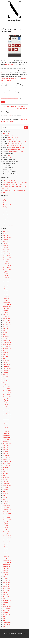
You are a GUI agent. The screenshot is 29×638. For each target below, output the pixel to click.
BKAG (4, 201)
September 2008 (7, 566)
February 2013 (6, 479)
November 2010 (7, 515)
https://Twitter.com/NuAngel (14, 145)
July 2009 (5, 546)
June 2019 (5, 330)
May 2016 (5, 405)
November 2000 (7, 624)
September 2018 (7, 348)
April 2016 (5, 407)
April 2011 (5, 511)
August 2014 (6, 445)
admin (11, 27)
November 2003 (7, 606)
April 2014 (5, 453)
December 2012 (7, 483)
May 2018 (5, 356)
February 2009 (6, 556)
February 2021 (6, 298)
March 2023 (6, 263)
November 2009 (7, 538)
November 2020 (7, 304)
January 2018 (6, 364)
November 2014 (7, 439)
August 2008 (6, 568)
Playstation (5, 217)
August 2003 (6, 610)
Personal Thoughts (7, 215)
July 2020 (5, 310)
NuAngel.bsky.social (12, 139)
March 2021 (6, 296)
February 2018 (6, 362)
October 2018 (6, 346)
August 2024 (6, 249)
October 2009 (6, 540)
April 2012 (5, 499)
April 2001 (5, 620)
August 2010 (6, 521)
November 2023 (7, 253)
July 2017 (5, 376)
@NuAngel (10, 135)
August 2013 (6, 469)
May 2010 (5, 528)
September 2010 (7, 519)
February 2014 (6, 457)
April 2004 (5, 604)
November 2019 (7, 320)
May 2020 (5, 312)
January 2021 (6, 300)
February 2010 (6, 532)
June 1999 (5, 626)
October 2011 (6, 507)
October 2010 (6, 517)
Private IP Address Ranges (9, 180)
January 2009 (6, 558)
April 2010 (5, 530)
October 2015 (6, 419)
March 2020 (6, 316)
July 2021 (5, 288)
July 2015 (5, 423)
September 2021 (7, 284)
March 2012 (6, 501)
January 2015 (6, 435)
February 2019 (6, 338)
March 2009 (6, 554)
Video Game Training (22, 108)
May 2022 (5, 276)
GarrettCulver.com (7, 133)
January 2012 (6, 505)
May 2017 (5, 380)
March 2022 (6, 278)
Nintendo (5, 211)
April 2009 (5, 552)
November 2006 (7, 588)
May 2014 (5, 451)
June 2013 (5, 471)
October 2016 (6, 395)
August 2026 (6, 231)
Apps (3, 102)
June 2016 (5, 403)
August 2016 (6, 399)
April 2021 (5, 294)
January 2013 (6, 481)
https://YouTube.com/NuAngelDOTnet (17, 143)
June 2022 (5, 274)
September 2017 (7, 372)
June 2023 (5, 261)
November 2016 (7, 392)
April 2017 (5, 382)
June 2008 (5, 572)
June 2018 (5, 354)
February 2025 (6, 243)
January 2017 (6, 388)
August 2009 (6, 544)
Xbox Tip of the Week (8, 225)
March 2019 (6, 336)
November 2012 (7, 485)
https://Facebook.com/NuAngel (16, 147)
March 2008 (6, 578)
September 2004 (7, 600)
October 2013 (6, 465)
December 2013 (7, 461)
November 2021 (7, 280)
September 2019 (7, 324)
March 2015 (6, 431)
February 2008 (6, 580)
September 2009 (7, 542)
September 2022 (7, 270)
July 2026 (5, 233)
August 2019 (6, 326)
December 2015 (7, 415)
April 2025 (5, 241)
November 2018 (7, 344)
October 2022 (6, 267)
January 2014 (6, 459)
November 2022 (7, 266)
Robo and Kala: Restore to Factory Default (13, 184)
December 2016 (7, 390)
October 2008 (6, 564)
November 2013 (7, 463)
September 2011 (7, 509)
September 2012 (7, 489)
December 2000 (7, 622)
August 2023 (6, 259)
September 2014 (7, 443)
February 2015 (6, 433)
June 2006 (5, 594)
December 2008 (7, 560)
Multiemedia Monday (8, 209)
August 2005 (6, 596)
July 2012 (5, 493)
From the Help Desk (7, 205)
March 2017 (6, 384)
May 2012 (5, 497)
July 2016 (5, 401)
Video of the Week (7, 221)
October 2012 (6, 487)
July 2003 (5, 612)
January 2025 (6, 245)
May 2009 (5, 550)
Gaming (5, 207)
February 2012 (6, 503)
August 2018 (6, 350)
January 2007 (6, 586)
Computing (5, 203)
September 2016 (7, 396)
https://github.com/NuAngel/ (14, 149)
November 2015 (7, 417)
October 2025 (6, 239)
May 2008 (5, 574)
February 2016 (6, 411)
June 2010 (5, 525)
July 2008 (5, 570)
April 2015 (5, 429)
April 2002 (5, 616)
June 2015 (5, 425)
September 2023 (7, 257)
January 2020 (6, 318)
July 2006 (5, 592)
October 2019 (6, 322)
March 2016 (6, 409)
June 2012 (5, 495)
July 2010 (5, 524)
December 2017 (7, 366)
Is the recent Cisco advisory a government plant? (13, 106)
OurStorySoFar (6, 213)
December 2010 (7, 513)
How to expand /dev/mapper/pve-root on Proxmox (15, 182)
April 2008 (5, 576)
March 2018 (6, 360)
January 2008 (6, 582)
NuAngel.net (14, 20)
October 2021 (6, 282)
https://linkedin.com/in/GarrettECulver (17, 141)
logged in (10, 115)
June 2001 (5, 618)
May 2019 (5, 332)
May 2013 (5, 473)
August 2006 (6, 590)
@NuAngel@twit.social (13, 137)
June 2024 (5, 251)
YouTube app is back (10, 64)
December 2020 (7, 302)
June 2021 (5, 290)
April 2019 (5, 334)
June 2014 (5, 449)
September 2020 (7, 306)
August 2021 (6, 286)
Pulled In (5, 219)
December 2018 (7, 342)
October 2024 (6, 247)
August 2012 (6, 491)
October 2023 (6, 255)
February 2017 (6, 386)
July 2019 (5, 328)
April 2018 (5, 358)
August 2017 (6, 374)
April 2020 (5, 314)
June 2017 (5, 378)
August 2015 (6, 421)
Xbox (4, 223)
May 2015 (5, 427)
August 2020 (6, 308)
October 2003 (6, 608)
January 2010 (6, 534)
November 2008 (7, 562)
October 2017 (6, 370)
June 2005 (5, 598)
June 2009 (5, 548)
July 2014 (5, 447)
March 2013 (6, 477)
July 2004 (5, 602)
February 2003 (6, 614)
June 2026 (5, 235)
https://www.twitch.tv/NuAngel (15, 151)
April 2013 (5, 475)
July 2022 (5, 272)
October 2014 (6, 441)
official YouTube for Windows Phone (9, 98)
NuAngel (9, 155)
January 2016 (6, 413)
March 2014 (6, 455)
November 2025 (7, 237)
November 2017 (7, 368)
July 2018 (5, 352)
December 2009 (7, 536)
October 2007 (6, 584)
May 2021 (5, 292)
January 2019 (6, 340)
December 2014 (7, 437)
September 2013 (7, 467)
